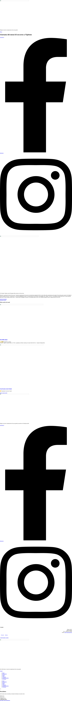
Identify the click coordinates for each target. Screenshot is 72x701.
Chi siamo (4, 684)
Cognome (2, 698)
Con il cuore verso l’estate (6, 388)
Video (3, 683)
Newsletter (4, 686)
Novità (3, 682)
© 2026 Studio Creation (4, 637)
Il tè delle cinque (3, 339)
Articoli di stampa (5, 685)
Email (1, 695)
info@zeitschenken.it (68, 632)
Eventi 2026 (4, 673)
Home (3, 672)
